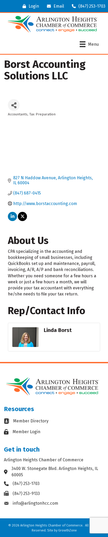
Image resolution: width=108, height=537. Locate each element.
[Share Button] (14, 105)
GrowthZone (67, 530)
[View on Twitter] (22, 219)
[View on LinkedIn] (12, 219)
